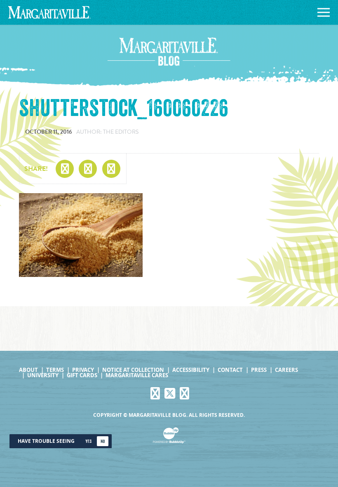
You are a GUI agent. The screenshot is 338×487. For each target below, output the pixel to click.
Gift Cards (82, 375)
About (28, 370)
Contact (230, 370)
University (43, 375)
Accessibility (190, 370)
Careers (286, 370)
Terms (55, 370)
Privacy (83, 370)
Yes (88, 441)
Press (259, 370)
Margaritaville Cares (137, 375)
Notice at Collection (133, 370)
